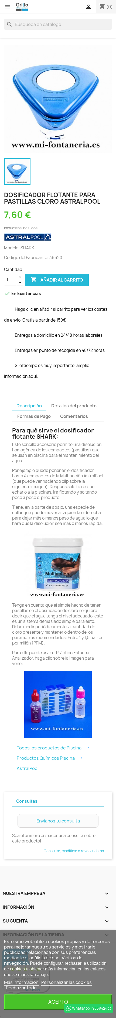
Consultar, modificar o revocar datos (74, 850)
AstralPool (28, 768)
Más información (21, 982)
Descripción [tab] (29, 406)
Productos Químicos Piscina (46, 758)
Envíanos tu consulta (58, 821)
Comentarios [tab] (74, 416)
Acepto (58, 1002)
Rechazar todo (21, 988)
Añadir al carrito (56, 279)
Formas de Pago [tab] (34, 416)
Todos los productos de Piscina (49, 748)
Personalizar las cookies (66, 982)
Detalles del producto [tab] (74, 406)
